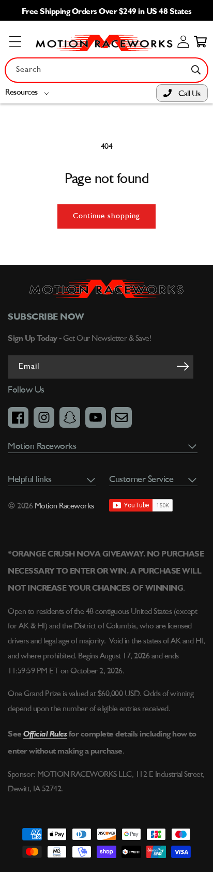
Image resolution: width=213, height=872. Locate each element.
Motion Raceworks (64, 506)
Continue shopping (106, 216)
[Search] (196, 69)
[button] (29, 93)
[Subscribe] (182, 366)
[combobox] (106, 70)
